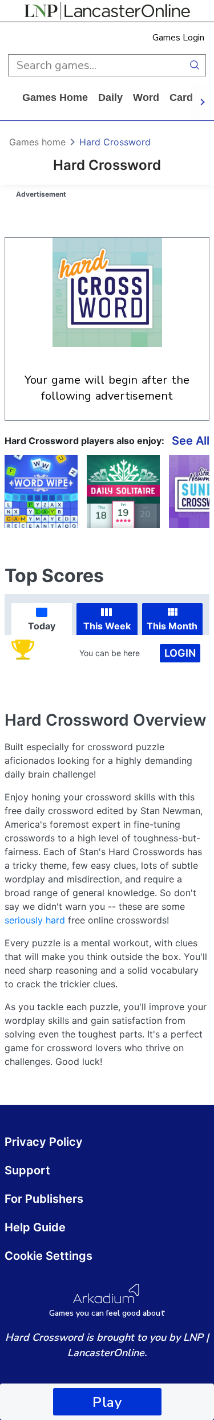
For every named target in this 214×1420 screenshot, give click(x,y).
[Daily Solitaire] (123, 491)
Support (27, 1170)
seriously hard (35, 920)
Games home (55, 97)
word (146, 97)
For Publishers (44, 1199)
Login (180, 653)
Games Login (178, 37)
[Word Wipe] (41, 491)
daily (110, 97)
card (181, 97)
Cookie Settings (48, 1256)
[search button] (195, 65)
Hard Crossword (115, 142)
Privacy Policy (44, 1142)
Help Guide (35, 1227)
